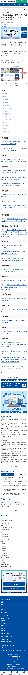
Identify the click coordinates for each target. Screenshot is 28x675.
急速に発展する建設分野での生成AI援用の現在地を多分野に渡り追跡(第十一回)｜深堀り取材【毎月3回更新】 (14, 461)
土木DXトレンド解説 (7, 520)
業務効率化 (4, 504)
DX (5, 26)
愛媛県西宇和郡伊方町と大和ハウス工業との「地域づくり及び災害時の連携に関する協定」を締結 (14, 344)
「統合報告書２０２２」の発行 (15, 280)
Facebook (25, 30)
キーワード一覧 (5, 633)
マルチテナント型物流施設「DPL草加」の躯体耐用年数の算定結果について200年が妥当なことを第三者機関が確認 (14, 360)
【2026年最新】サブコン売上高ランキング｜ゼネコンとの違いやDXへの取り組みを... (14, 482)
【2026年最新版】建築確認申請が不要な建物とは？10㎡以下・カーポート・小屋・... (14, 490)
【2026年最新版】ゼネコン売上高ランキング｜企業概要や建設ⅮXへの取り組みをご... (14, 478)
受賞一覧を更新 (11, 201)
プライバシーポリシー (13, 663)
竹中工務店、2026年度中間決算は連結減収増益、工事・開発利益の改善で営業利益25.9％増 (13, 452)
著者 (15, 4)
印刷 (23, 37)
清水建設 (4, 548)
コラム (3, 562)
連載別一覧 (4, 626)
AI (13, 504)
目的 (3, 4)
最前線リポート (20, 504)
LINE (23, 32)
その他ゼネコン (5, 555)
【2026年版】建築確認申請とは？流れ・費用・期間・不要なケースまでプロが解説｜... (14, 494)
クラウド (8, 506)
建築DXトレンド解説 (7, 527)
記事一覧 (3, 631)
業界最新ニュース (6, 564)
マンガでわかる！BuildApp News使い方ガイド (13, 650)
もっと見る (14, 466)
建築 (10, 504)
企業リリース (18, 502)
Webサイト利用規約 (14, 659)
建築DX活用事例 (5, 530)
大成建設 (4, 550)
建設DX (3, 502)
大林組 (3, 543)
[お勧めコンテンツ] (14, 412)
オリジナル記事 (5, 558)
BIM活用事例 (5, 536)
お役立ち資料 (4, 639)
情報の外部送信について (13, 666)
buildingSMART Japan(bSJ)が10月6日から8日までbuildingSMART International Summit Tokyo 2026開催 (14, 444)
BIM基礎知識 (5, 534)
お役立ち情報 (22, 4)
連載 (3, 560)
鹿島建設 (4, 546)
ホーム (2, 12)
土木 (2, 506)
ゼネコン (9, 24)
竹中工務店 (4, 553)
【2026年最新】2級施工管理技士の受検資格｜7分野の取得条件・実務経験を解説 (13, 448)
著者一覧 (3, 628)
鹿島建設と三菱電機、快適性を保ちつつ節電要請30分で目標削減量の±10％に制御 (14, 456)
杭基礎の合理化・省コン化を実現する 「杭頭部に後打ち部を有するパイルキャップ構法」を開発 (14, 287)
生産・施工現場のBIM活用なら (14, 654)
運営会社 (13, 661)
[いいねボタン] (24, 385)
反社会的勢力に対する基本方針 (13, 664)
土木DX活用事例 (5, 523)
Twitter (24, 28)
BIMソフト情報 (5, 539)
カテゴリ (9, 4)
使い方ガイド (14, 588)
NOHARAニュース (6, 567)
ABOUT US (3, 648)
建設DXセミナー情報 (6, 642)
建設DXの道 (4, 612)
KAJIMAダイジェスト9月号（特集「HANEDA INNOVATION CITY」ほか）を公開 (14, 207)
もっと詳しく (14, 584)
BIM (12, 502)
